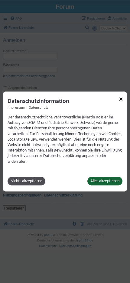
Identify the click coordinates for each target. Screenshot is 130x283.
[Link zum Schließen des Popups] (120, 99)
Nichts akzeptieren (26, 181)
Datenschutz (38, 108)
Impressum (16, 108)
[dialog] (65, 142)
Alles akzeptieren (104, 181)
